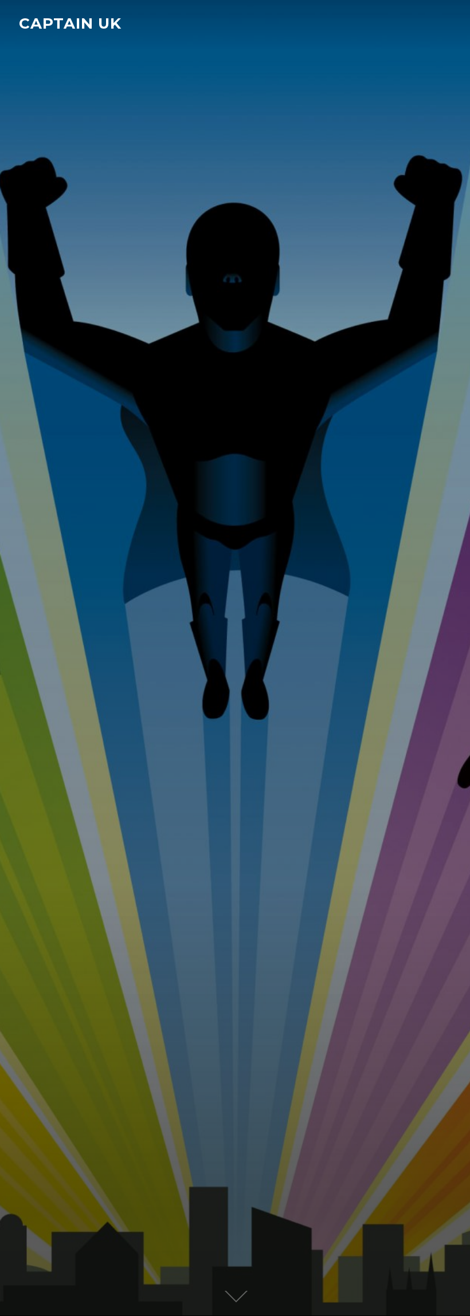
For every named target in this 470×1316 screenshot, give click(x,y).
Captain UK (70, 23)
